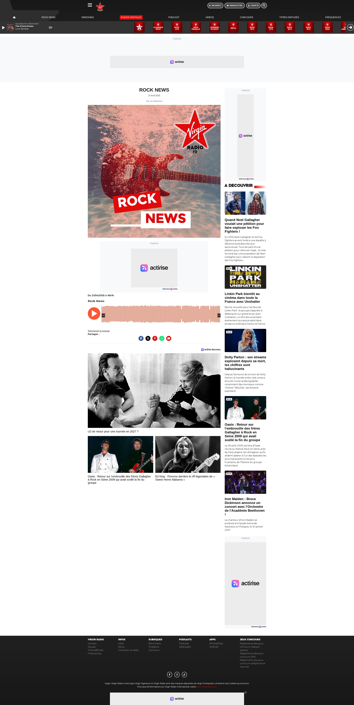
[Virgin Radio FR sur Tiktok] (184, 674)
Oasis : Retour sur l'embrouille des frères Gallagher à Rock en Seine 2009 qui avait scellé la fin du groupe (242, 432)
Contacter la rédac (128, 650)
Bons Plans (155, 643)
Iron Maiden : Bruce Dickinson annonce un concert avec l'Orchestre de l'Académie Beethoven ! (245, 506)
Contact (92, 643)
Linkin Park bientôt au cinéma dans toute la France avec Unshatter (242, 297)
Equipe (92, 647)
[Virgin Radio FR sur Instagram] (177, 674)
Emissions (88, 17)
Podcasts (184, 643)
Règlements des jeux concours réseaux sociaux (251, 646)
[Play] (4, 27)
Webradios (185, 647)
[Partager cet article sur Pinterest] (154, 340)
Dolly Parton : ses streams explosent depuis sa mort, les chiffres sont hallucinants (245, 363)
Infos (121, 643)
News (121, 647)
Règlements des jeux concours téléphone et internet (253, 663)
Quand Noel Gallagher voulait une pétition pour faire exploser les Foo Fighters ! (244, 225)
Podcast (173, 17)
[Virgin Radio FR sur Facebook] (169, 674)
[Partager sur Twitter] (147, 340)
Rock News (48, 17)
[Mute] (50, 27)
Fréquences (333, 17)
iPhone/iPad (216, 643)
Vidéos (209, 17)
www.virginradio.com (207, 687)
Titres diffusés (289, 17)
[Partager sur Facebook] (140, 340)
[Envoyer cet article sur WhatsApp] (161, 340)
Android (213, 647)
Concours (246, 17)
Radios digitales (131, 17)
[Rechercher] (264, 5)
